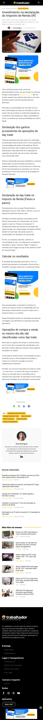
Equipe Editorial (9, 653)
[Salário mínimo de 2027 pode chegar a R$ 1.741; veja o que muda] (8, 557)
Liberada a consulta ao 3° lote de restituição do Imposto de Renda (18, 504)
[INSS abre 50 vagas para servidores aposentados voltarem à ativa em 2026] (8, 593)
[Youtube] (18, 693)
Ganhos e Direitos (11, 8)
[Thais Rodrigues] (9, 28)
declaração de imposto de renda (16, 413)
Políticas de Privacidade (13, 665)
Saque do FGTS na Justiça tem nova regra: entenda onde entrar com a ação (27, 580)
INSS (17, 536)
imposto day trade (21, 419)
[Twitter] (13, 693)
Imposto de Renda (23, 8)
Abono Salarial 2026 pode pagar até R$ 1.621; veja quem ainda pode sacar (27, 568)
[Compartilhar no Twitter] (19, 407)
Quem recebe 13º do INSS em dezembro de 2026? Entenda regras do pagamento (26, 545)
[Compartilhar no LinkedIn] (24, 407)
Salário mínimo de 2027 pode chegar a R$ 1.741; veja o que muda (26, 556)
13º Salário (18, 549)
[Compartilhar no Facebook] (29, 407)
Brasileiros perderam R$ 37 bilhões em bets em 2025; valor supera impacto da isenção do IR (20, 476)
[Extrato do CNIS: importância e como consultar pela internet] (8, 534)
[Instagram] (8, 693)
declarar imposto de (8, 419)
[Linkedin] (21, 456)
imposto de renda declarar (10, 421)
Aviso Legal (8, 672)
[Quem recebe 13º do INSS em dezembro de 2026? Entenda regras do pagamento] (8, 545)
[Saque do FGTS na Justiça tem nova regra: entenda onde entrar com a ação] (8, 581)
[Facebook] (3, 693)
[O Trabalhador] (22, 3)
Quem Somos (9, 650)
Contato (7, 683)
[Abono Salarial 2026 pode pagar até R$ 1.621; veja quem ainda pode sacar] (8, 569)
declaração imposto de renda (10, 416)
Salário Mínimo (20, 561)
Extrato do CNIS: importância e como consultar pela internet (26, 533)
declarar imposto (25, 416)
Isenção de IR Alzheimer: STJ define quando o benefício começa (18, 495)
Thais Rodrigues (17, 28)
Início (3, 8)
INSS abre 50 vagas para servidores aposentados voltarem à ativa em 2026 (25, 592)
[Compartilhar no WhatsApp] (14, 406)
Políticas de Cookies (11, 669)
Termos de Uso (9, 662)
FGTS (17, 585)
